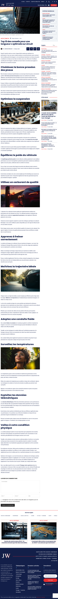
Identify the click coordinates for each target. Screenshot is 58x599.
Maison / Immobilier (46, 60)
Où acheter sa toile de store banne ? (48, 26)
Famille (43, 65)
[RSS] (54, 2)
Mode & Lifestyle (46, 13)
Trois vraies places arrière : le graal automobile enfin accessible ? (49, 124)
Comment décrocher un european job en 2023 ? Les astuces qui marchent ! (44, 542)
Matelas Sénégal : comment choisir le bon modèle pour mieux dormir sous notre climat (49, 86)
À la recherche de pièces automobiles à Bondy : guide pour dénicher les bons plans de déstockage (48, 137)
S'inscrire (50, 580)
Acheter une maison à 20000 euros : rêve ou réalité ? (48, 62)
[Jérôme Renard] (2, 49)
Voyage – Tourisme (46, 54)
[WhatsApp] (38, 48)
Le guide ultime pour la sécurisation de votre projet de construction (49, 80)
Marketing (43, 48)
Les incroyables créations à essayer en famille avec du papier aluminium (48, 68)
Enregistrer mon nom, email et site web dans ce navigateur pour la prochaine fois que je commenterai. (19, 500)
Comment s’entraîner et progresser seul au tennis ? (49, 32)
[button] (49, 1)
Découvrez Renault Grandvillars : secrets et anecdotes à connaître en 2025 (48, 145)
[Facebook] (53, 2)
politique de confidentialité (51, 584)
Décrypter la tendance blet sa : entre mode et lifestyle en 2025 (49, 130)
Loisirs (44, 29)
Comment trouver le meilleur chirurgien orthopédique (48, 38)
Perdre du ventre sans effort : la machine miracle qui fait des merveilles (14, 542)
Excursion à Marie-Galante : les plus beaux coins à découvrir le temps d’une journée (49, 57)
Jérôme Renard (8, 48)
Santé (44, 18)
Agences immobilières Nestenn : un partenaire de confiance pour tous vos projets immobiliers (49, 92)
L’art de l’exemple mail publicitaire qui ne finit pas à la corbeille (49, 51)
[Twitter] (56, 2)
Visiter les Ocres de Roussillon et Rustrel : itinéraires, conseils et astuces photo (48, 74)
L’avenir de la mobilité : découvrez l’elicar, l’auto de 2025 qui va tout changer (49, 115)
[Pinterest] (34, 48)
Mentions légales (41, 597)
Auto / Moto (5, 38)
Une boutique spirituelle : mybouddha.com (49, 15)
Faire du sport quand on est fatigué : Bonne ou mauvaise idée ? (49, 21)
